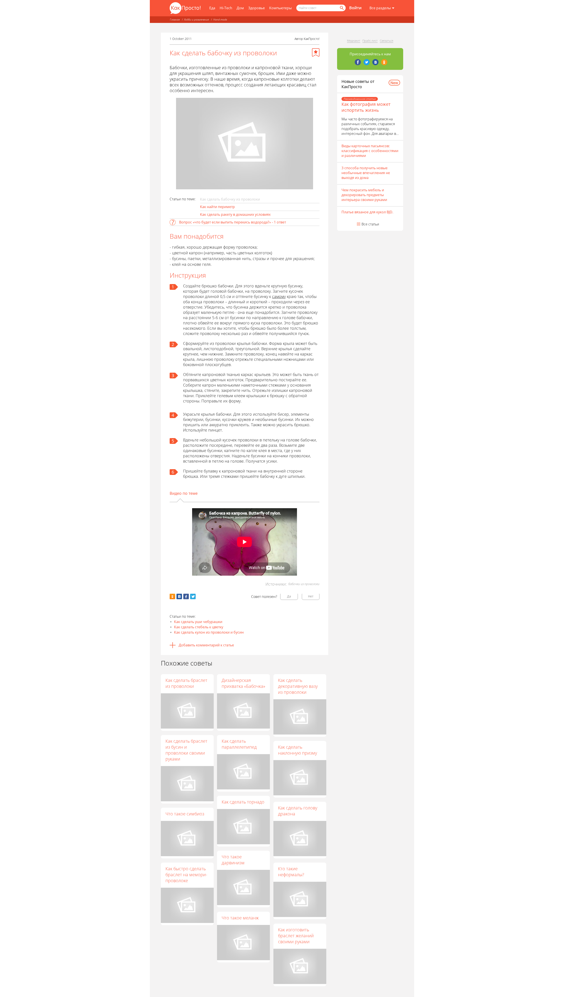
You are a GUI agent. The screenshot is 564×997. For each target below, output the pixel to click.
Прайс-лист (370, 41)
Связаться (386, 41)
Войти (355, 7)
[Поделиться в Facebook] (186, 596)
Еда (212, 8)
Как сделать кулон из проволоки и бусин (209, 632)
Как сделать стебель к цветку (198, 627)
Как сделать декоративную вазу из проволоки (298, 686)
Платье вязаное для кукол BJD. (367, 212)
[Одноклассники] (384, 62)
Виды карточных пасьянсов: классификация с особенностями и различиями (369, 150)
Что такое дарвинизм (233, 860)
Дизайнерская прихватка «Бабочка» (243, 683)
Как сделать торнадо (243, 802)
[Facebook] (358, 62)
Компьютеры (280, 8)
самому (279, 296)
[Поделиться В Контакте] (179, 596)
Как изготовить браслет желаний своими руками (296, 936)
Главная (175, 19)
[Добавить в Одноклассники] (172, 596)
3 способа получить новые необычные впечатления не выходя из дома (365, 173)
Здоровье (256, 8)
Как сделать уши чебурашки (198, 621)
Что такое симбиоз (184, 814)
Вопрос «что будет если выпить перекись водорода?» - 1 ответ (232, 222)
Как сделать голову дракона (297, 811)
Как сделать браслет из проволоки (186, 683)
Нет (311, 596)
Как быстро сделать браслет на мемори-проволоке (186, 875)
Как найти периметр (217, 206)
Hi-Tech (226, 8)
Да (289, 596)
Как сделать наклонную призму (297, 750)
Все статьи (370, 224)
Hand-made (220, 19)
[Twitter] (367, 62)
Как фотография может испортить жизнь (365, 107)
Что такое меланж (240, 918)
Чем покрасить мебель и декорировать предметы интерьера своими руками (364, 195)
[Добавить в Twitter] (193, 596)
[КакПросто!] (185, 8)
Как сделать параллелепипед (239, 744)
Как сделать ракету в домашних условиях (235, 214)
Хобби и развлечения (196, 19)
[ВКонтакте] (375, 62)
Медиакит (353, 41)
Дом (240, 8)
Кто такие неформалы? (291, 872)
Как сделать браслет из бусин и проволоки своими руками (186, 750)
